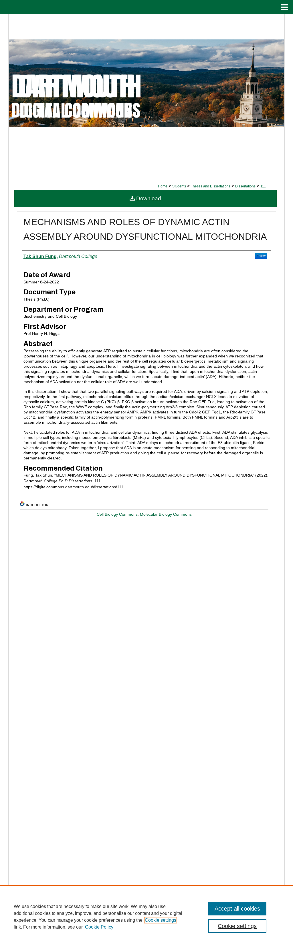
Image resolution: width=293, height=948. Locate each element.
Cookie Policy (99, 927)
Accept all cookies (237, 908)
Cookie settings (160, 920)
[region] (146, 916)
